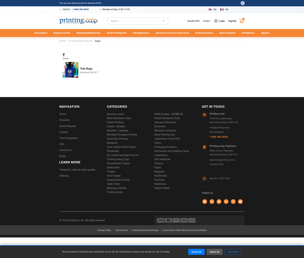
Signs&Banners (141, 33)
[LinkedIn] (226, 201)
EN (215, 9)
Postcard (159, 179)
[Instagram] (211, 201)
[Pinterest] (233, 201)
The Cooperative (68, 138)
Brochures (160, 126)
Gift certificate (162, 159)
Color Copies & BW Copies (121, 146)
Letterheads (161, 155)
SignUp (232, 20)
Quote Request (227, 33)
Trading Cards (115, 192)
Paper (157, 167)
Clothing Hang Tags (118, 159)
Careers (63, 132)
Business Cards (62, 33)
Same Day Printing (117, 138)
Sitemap (64, 175)
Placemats (113, 151)
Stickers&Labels (204, 33)
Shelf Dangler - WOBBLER (168, 114)
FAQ (61, 144)
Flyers (157, 142)
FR (226, 9)
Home (63, 41)
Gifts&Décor (248, 33)
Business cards (115, 114)
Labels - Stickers (116, 126)
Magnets (159, 171)
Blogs (62, 156)
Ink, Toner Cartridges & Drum (123, 155)
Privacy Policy (104, 230)
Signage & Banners (165, 122)
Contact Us (65, 150)
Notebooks (160, 183)
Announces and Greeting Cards (172, 33)
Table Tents (113, 183)
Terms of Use (121, 230)
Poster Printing (115, 122)
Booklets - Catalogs (117, 130)
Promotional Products (81, 41)
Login (222, 20)
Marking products (117, 188)
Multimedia (160, 175)
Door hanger (114, 175)
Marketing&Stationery (89, 33)
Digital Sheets (162, 188)
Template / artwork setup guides (77, 169)
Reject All (214, 252)
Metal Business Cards (119, 118)
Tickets (111, 171)
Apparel (265, 33)
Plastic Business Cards (167, 118)
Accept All (196, 252)
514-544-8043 (216, 132)
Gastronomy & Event (118, 179)
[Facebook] (204, 201)
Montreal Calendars (165, 130)
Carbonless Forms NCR (167, 138)
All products (40, 33)
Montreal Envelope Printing (122, 134)
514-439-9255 (216, 164)
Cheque (158, 163)
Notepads (112, 142)
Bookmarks (113, 167)
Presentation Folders (118, 163)
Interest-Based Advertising (145, 230)
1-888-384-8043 (218, 136)
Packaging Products (165, 146)
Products (64, 120)
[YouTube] (240, 201)
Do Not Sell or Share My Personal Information (184, 230)
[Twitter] (219, 201)
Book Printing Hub (117, 33)
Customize (233, 252)
